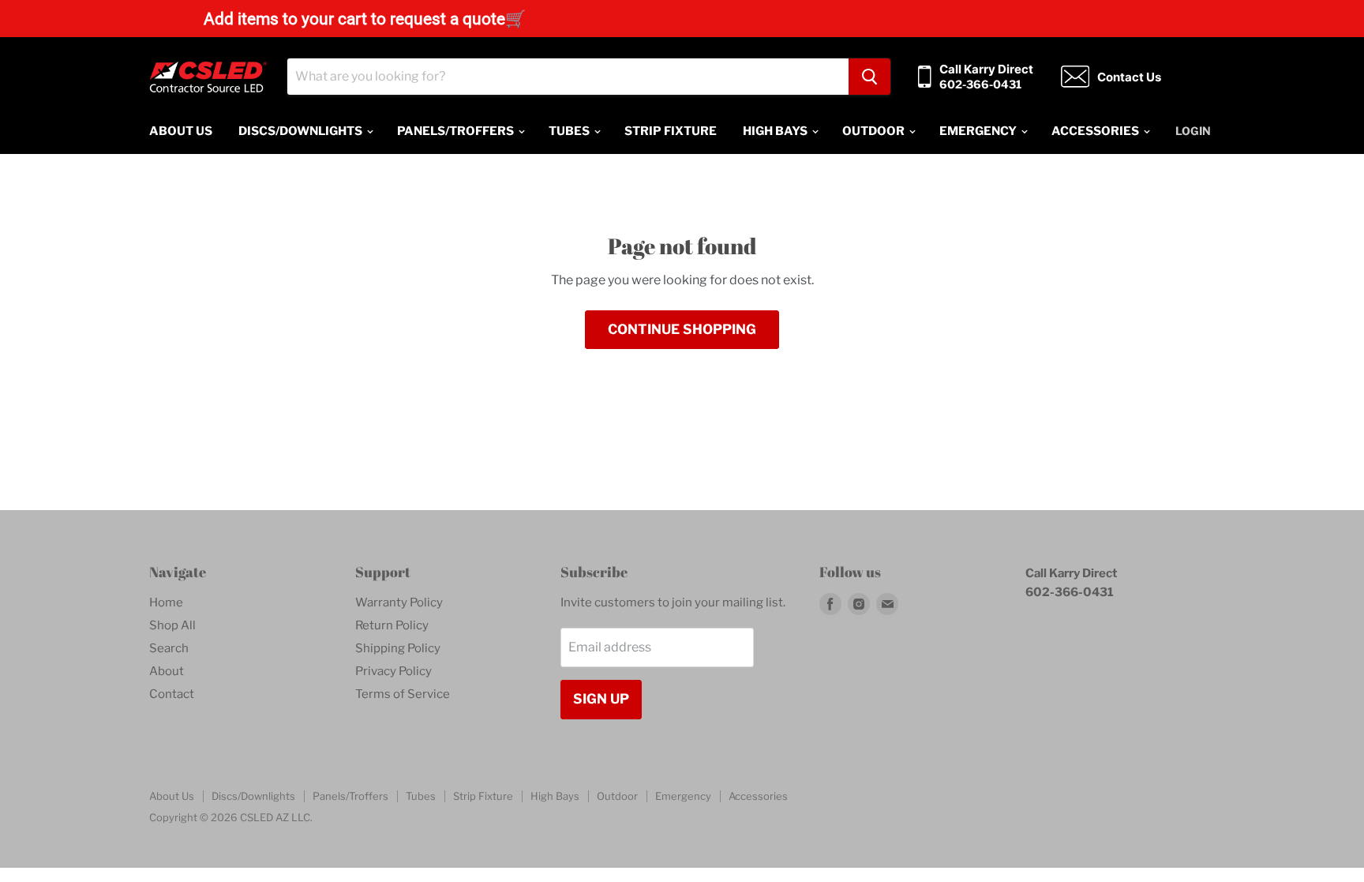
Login (1193, 130)
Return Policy (392, 625)
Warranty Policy (399, 602)
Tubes (570, 131)
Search (169, 648)
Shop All (172, 625)
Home (166, 602)
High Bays (776, 131)
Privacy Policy (393, 671)
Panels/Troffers (456, 131)
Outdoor (874, 131)
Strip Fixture (670, 131)
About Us (180, 131)
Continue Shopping (682, 329)
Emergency (979, 131)
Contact (171, 694)
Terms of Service (402, 694)
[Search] (869, 76)
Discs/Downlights (301, 131)
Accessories (1096, 131)
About (166, 671)
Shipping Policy (397, 648)
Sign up (601, 699)
